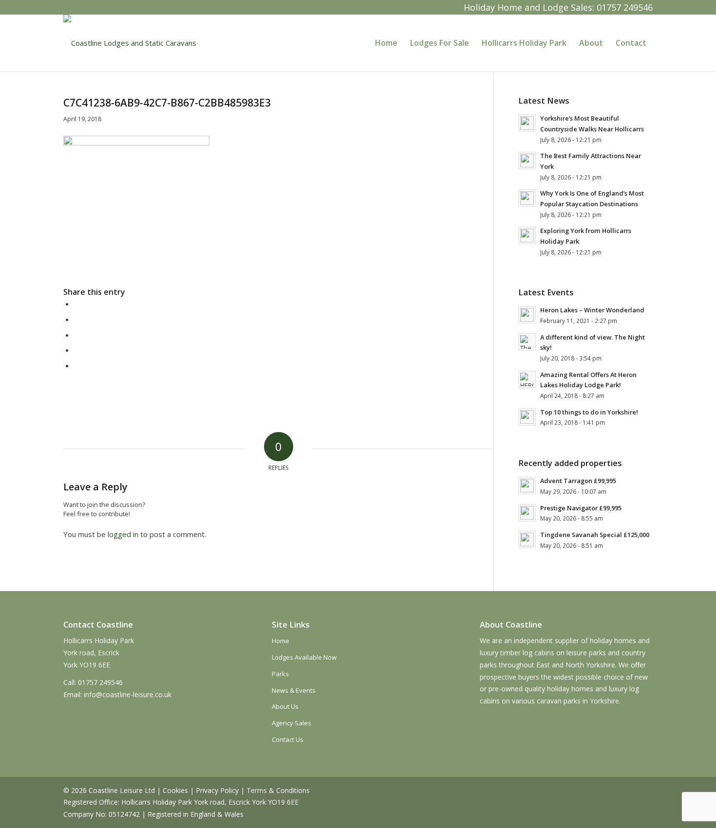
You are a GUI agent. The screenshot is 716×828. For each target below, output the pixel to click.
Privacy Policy (217, 790)
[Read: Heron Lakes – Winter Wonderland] (527, 315)
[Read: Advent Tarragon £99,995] (527, 485)
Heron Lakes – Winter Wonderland (592, 310)
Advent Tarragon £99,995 (578, 480)
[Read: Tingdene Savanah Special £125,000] (527, 539)
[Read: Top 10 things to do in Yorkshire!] (527, 417)
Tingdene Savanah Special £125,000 (594, 534)
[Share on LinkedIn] (77, 350)
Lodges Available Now (304, 657)
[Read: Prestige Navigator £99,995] (527, 513)
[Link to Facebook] (71, 7)
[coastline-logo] (129, 43)
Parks (280, 673)
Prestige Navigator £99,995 (581, 508)
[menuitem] (386, 43)
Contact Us (287, 739)
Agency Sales (291, 723)
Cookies (175, 790)
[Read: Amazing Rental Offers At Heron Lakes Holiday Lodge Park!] (527, 379)
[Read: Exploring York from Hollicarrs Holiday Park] (527, 235)
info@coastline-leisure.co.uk (127, 694)
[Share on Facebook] (77, 303)
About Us (285, 706)
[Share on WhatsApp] (77, 335)
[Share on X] (77, 319)
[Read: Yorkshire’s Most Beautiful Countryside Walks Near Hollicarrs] (527, 123)
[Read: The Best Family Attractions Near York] (527, 160)
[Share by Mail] (77, 365)
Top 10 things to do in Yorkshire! (589, 412)
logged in (123, 534)
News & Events (294, 690)
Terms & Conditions (278, 790)
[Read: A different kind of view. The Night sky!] (527, 342)
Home (280, 640)
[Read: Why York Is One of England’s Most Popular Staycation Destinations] (527, 198)
